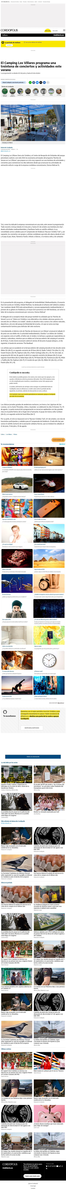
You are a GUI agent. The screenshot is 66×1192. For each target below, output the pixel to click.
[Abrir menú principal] (64, 30)
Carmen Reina (4, 817)
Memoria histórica (30, 1)
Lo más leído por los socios (9, 762)
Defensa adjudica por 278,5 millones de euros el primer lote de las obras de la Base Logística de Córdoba (49, 933)
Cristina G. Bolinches (6, 790)
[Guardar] (47, 82)
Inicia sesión (55, 30)
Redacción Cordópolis (7, 147)
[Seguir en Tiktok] (60, 1166)
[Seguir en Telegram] (52, 1166)
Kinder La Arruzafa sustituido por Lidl (46, 812)
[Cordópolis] (11, 1164)
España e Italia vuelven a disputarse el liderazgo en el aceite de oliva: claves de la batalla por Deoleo (15, 786)
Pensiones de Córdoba (15, 1)
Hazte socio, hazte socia (32, 728)
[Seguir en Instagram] (55, 1166)
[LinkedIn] (44, 82)
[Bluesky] (37, 82)
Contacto (33, 1188)
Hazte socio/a (47, 30)
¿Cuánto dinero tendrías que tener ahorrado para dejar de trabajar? (48, 1125)
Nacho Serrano (4, 964)
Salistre (36, 1)
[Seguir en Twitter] (49, 1166)
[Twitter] (40, 82)
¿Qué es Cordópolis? (33, 1183)
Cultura (4, 35)
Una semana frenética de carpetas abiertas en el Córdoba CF (16, 987)
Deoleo (21, 1)
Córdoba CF (40, 1)
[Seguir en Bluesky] (46, 1166)
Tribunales (25, 1)
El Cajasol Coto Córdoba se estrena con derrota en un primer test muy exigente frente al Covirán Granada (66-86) (16, 961)
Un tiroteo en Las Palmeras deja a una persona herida (49, 987)
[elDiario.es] (11, 1168)
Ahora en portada (6, 882)
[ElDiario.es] (58, 35)
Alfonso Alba (15, 790)
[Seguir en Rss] (46, 1168)
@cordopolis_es (6, 151)
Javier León (36, 1127)
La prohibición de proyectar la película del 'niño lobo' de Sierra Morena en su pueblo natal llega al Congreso (15, 813)
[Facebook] (33, 82)
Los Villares (9, 434)
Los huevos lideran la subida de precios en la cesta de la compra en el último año (48, 874)
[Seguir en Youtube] (57, 1166)
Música (15, 434)
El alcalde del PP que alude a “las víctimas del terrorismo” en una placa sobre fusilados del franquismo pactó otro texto (49, 786)
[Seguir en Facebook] (50, 1166)
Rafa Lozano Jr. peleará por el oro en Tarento (49, 1071)
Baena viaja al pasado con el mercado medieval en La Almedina (13, 847)
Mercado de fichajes (46, 1)
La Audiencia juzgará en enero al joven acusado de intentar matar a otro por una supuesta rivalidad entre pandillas (47, 906)
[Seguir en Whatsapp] (62, 1166)
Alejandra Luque (38, 910)
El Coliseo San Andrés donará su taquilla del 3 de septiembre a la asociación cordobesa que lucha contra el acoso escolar (49, 961)
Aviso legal (33, 1186)
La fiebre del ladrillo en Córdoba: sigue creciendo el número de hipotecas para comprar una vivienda (47, 1041)
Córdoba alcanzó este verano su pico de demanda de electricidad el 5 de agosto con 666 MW (48, 847)
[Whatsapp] (30, 82)
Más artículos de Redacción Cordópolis (13, 821)
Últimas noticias (6, 1049)
